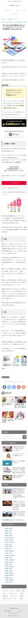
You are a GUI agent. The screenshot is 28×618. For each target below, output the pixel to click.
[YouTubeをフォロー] (19, 387)
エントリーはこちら (14, 183)
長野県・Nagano (9, 570)
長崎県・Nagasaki (9, 539)
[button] (24, 437)
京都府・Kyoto (8, 544)
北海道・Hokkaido (9, 579)
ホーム (20, 610)
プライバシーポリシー (14, 613)
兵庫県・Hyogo (8, 557)
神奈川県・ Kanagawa (10, 542)
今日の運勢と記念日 (7, 519)
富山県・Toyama (8, 546)
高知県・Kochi (8, 564)
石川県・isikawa (9, 582)
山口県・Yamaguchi (9, 537)
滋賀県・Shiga (8, 533)
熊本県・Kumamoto (9, 550)
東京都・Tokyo (8, 577)
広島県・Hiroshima (9, 566)
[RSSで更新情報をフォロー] (24, 387)
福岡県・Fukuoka (9, 573)
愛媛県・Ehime (8, 530)
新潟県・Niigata (8, 528)
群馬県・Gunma (9, 562)
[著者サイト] (4, 387)
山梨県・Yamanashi (9, 559)
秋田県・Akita (8, 568)
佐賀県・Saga (8, 548)
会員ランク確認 (13, 229)
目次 (14, 134)
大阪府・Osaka (8, 553)
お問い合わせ (7, 610)
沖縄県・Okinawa (9, 575)
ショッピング (6, 377)
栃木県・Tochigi (8, 535)
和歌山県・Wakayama (10, 555)
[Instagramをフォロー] (14, 387)
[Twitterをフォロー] (9, 387)
